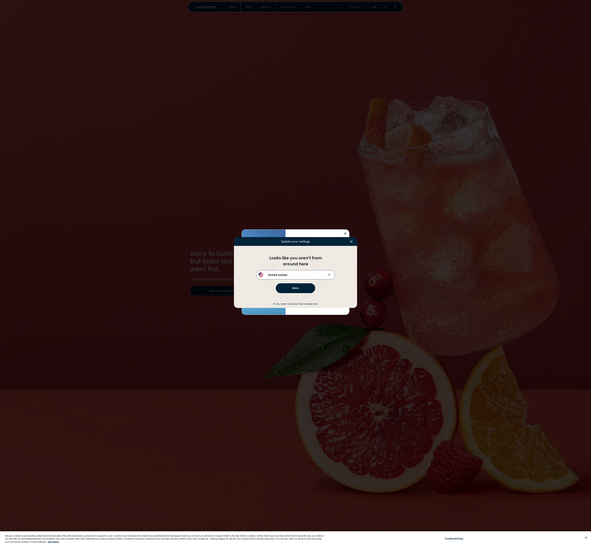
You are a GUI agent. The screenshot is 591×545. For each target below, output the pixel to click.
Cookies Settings (454, 538)
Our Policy (53, 541)
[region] (295, 538)
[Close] (586, 537)
